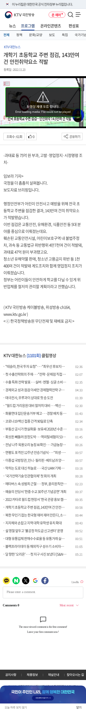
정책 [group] (19, 35)
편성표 (74, 26)
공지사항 (10, 675)
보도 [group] (52, 35)
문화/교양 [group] (35, 35)
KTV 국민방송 (13, 13)
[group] (43, 694)
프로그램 (28, 26)
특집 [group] (65, 35)
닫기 (78, 707)
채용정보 (32, 675)
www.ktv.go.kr (14, 314)
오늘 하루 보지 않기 (16, 707)
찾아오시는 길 (75, 675)
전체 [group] (6, 35)
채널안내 (53, 675)
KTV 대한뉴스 (12, 46)
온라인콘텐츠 (50, 26)
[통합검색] (70, 15)
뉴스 (12, 26)
